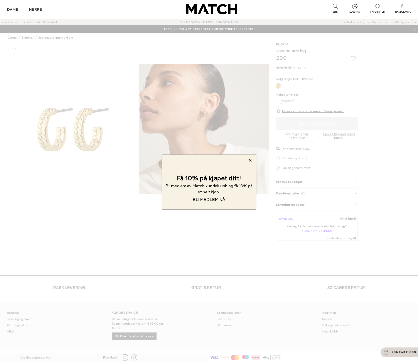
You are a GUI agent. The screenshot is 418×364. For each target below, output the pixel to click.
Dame (13, 9)
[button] (335, 9)
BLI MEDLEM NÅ (209, 199)
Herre (35, 9)
